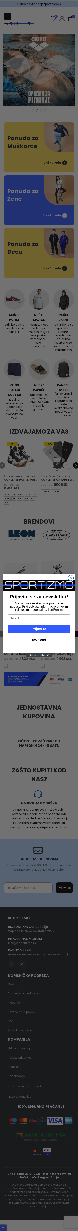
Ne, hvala (39, 640)
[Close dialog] (71, 578)
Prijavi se (39, 629)
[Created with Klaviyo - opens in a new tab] (39, 655)
